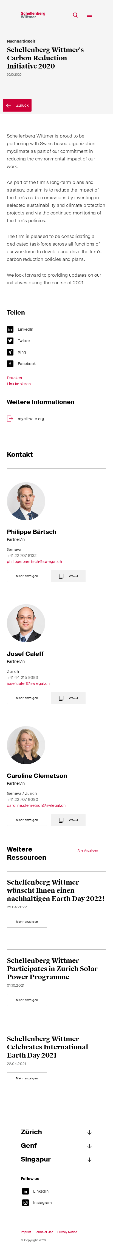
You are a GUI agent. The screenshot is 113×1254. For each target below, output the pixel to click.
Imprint (26, 1232)
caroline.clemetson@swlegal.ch (36, 805)
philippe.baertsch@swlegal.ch (34, 561)
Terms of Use (44, 1232)
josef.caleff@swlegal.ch (28, 683)
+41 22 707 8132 (22, 555)
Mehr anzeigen (27, 576)
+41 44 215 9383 (22, 677)
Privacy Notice (67, 1232)
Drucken (14, 377)
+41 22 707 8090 (22, 799)
